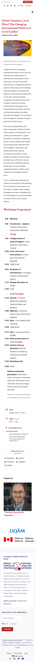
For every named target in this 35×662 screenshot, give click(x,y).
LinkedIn (21, 462)
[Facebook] (10, 659)
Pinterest (10, 462)
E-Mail (9, 465)
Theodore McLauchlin (14, 512)
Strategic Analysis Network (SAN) (12, 640)
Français (28, 5)
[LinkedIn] (14, 659)
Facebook (10, 458)
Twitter (21, 458)
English (6, 624)
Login (26, 653)
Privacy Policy (18, 653)
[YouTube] (23, 659)
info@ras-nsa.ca (18, 656)
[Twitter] (19, 659)
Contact (20, 5)
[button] (32, 12)
